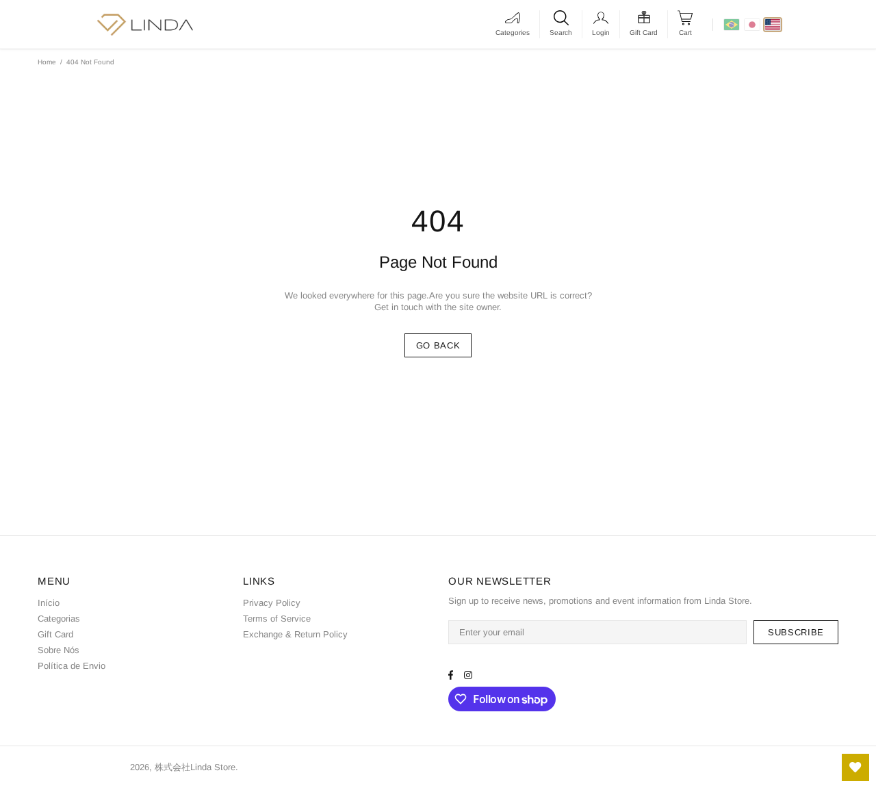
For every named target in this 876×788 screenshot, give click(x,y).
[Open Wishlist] (855, 767)
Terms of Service (277, 618)
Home (47, 62)
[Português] (731, 24)
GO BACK (438, 345)
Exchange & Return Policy (295, 634)
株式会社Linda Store (79, 767)
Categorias (59, 618)
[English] (772, 24)
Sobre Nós (58, 650)
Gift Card (55, 634)
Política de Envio (71, 666)
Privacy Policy (271, 603)
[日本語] (752, 24)
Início (49, 603)
